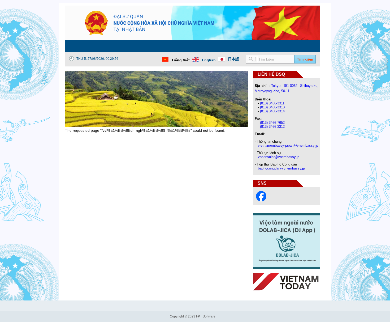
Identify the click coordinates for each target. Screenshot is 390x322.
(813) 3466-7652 (272, 123)
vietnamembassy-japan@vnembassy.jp (288, 145)
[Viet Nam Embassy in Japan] (261, 200)
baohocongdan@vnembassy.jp (281, 168)
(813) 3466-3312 (272, 127)
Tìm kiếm (305, 59)
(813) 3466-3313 (272, 107)
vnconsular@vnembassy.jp (278, 157)
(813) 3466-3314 (272, 111)
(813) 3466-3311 (272, 103)
